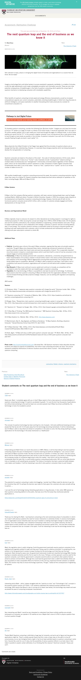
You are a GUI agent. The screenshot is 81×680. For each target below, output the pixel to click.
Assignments (40, 16)
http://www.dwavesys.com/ (47, 317)
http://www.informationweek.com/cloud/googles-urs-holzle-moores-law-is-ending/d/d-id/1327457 (34, 593)
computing (49, 364)
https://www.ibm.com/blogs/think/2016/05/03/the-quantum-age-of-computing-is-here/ (31, 498)
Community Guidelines (41, 674)
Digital (55, 364)
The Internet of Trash (69, 46)
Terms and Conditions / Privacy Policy (40, 672)
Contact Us (40, 677)
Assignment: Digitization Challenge (20, 25)
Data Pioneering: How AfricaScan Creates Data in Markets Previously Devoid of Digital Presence (14, 376)
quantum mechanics (70, 364)
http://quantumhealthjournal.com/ (23, 344)
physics (60, 364)
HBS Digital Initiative (27, 2)
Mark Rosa (10, 43)
